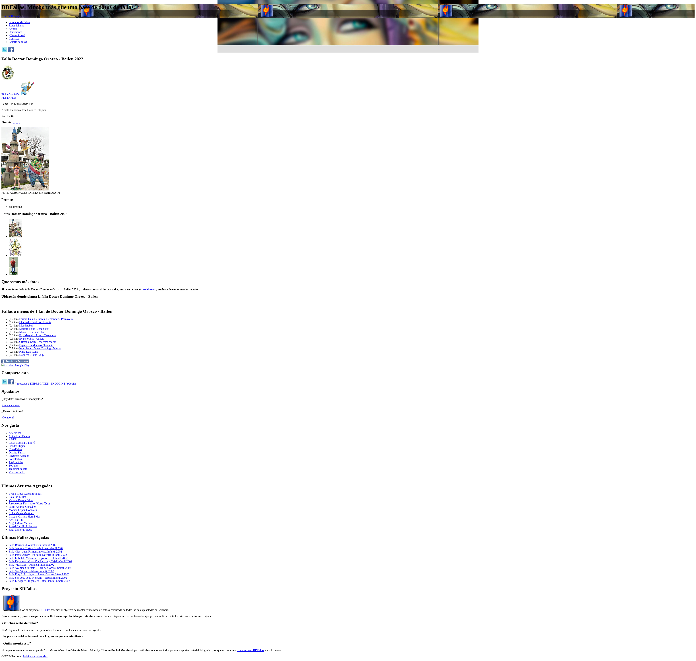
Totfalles (13, 465)
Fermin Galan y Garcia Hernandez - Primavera (46, 319)
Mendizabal (26, 325)
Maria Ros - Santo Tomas (33, 332)
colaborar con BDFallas (250, 650)
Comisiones (15, 32)
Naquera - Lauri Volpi (31, 354)
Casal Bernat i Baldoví (22, 442)
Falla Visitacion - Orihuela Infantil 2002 (31, 564)
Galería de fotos (18, 41)
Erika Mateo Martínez (21, 513)
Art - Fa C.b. (16, 519)
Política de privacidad (35, 656)
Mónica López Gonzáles (23, 510)
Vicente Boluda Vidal (21, 500)
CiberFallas (15, 449)
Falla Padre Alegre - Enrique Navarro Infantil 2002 (38, 554)
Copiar (72, 383)
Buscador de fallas (19, 22)
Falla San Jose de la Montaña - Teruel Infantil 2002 (38, 577)
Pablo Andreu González (22, 506)
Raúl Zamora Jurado (20, 529)
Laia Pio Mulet (17, 496)
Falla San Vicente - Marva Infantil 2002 (31, 571)
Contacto (14, 38)
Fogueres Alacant (19, 455)
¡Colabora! (7, 417)
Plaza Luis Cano (28, 351)
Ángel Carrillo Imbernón (23, 526)
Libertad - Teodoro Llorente (35, 322)
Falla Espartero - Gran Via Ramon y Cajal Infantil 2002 (40, 561)
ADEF (12, 439)
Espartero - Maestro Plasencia (36, 345)
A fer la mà (15, 432)
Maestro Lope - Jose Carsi (34, 328)
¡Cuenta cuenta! (10, 405)
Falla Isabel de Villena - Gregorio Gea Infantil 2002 (38, 558)
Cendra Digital (17, 445)
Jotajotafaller (16, 462)
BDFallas (44, 609)
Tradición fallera (18, 468)
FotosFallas (15, 459)
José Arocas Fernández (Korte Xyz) (29, 503)
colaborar (149, 289)
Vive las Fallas (17, 472)
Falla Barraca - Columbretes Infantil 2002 (32, 545)
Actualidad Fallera (19, 436)
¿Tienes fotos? (17, 35)
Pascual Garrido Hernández (24, 516)
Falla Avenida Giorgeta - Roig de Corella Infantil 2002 (40, 567)
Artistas (13, 28)
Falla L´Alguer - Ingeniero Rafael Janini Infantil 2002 (39, 580)
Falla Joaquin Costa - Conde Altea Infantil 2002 (36, 548)
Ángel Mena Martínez (21, 523)
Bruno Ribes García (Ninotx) (25, 493)
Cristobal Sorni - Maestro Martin (37, 341)
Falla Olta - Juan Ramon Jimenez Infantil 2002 (35, 551)
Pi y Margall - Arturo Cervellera (37, 335)
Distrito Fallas (17, 452)
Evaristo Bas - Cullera (31, 338)
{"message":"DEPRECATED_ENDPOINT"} (41, 383)
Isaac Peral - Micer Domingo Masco (40, 348)
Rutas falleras (16, 25)
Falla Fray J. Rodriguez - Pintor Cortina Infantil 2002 (39, 574)
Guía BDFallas (10, 16)
